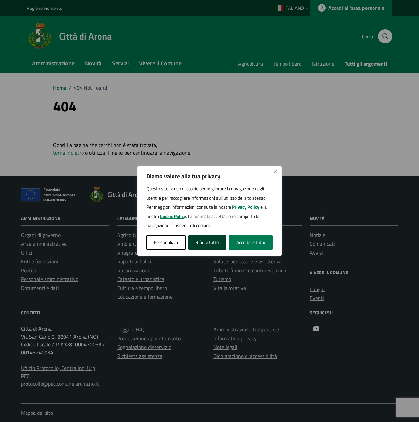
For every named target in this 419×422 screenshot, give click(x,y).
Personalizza (166, 242)
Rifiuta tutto (207, 242)
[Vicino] (275, 171)
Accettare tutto (250, 242)
